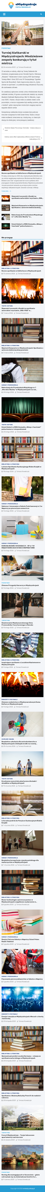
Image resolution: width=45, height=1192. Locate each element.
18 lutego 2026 (8, 471)
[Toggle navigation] (4, 14)
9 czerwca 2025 (8, 1179)
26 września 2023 (9, 67)
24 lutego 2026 (8, 392)
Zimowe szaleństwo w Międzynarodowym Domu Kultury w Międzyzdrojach (21, 703)
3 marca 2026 (8, 353)
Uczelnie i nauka (8, 739)
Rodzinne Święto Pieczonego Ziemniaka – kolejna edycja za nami (23, 129)
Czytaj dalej (5, 191)
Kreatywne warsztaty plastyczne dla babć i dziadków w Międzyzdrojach (19, 782)
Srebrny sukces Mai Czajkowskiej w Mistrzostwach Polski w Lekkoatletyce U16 (22, 138)
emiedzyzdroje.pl (29, 1188)
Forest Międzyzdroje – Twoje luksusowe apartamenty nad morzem (18, 1136)
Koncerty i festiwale (9, 699)
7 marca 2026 (8, 313)
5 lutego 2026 (8, 667)
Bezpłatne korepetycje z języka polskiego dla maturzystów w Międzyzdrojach (20, 861)
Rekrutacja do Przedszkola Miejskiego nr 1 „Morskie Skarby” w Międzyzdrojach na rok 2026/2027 (27, 217)
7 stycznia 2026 (8, 825)
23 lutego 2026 (8, 432)
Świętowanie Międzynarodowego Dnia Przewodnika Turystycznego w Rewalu (17, 624)
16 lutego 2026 (8, 511)
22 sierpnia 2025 (9, 1140)
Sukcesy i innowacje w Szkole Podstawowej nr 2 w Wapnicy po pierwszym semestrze (22, 507)
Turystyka (6, 620)
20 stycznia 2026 (9, 746)
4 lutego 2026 (8, 707)
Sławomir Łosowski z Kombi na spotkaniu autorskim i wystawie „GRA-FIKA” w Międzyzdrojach (27, 198)
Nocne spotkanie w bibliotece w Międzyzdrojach (21, 173)
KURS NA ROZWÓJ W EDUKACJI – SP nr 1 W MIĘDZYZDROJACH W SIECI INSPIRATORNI (18, 547)
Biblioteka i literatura (10, 268)
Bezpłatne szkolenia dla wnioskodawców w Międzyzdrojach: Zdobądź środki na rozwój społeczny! (19, 744)
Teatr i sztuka (7, 306)
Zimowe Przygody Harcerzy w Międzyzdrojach (20, 585)
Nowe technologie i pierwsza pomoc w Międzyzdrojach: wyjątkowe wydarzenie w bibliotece (19, 902)
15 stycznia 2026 (9, 786)
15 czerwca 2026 (9, 274)
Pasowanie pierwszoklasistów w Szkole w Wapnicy (22, 979)
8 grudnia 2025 (8, 904)
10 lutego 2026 (8, 628)
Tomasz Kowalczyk (24, 67)
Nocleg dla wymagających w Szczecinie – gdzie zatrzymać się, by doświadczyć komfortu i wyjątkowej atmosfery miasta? (21, 1177)
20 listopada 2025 (9, 1061)
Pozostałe (6, 48)
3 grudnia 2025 (8, 944)
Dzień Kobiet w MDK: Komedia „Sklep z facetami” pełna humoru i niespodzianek (27, 226)
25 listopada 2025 (9, 1021)
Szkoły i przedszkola (10, 385)
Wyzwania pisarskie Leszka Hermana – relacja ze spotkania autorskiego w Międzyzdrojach (21, 1057)
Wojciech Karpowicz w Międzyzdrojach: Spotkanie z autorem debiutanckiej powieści (27, 208)
